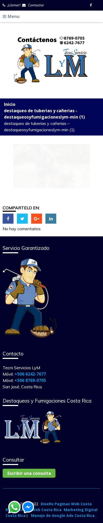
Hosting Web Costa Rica (39, 509)
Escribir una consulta (29, 473)
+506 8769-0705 (30, 380)
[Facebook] (92, 5)
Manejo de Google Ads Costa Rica (63, 515)
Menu (14, 16)
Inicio (9, 104)
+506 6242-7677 (30, 374)
